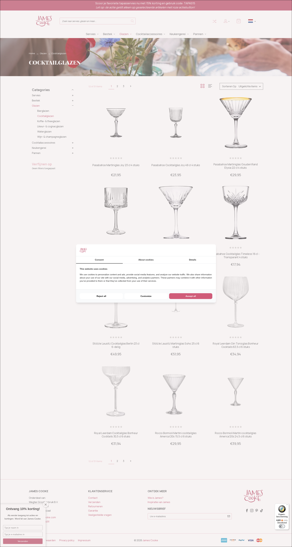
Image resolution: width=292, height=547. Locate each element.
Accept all (191, 296)
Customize (146, 296)
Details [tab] (192, 260)
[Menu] (287, 505)
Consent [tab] (99, 260)
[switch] (282, 526)
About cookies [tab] (146, 260)
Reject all (101, 296)
